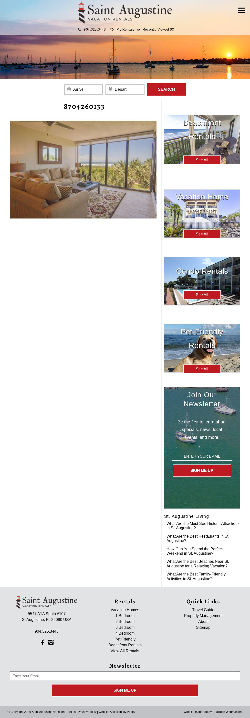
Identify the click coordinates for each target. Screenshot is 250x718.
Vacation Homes (125, 610)
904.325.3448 (95, 29)
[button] (242, 13)
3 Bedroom (125, 627)
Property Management (203, 616)
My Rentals (125, 29)
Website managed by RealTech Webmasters (213, 712)
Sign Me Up (201, 470)
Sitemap (203, 627)
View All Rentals (125, 651)
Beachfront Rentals (125, 645)
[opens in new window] (42, 642)
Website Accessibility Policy (117, 712)
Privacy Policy (87, 712)
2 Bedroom (125, 621)
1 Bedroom (125, 616)
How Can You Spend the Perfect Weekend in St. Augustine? (195, 551)
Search (166, 89)
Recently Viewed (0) (158, 29)
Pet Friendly (125, 639)
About (203, 621)
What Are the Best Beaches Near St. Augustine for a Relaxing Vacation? (198, 563)
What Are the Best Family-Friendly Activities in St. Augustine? (196, 576)
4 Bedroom (125, 633)
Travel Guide (203, 610)
